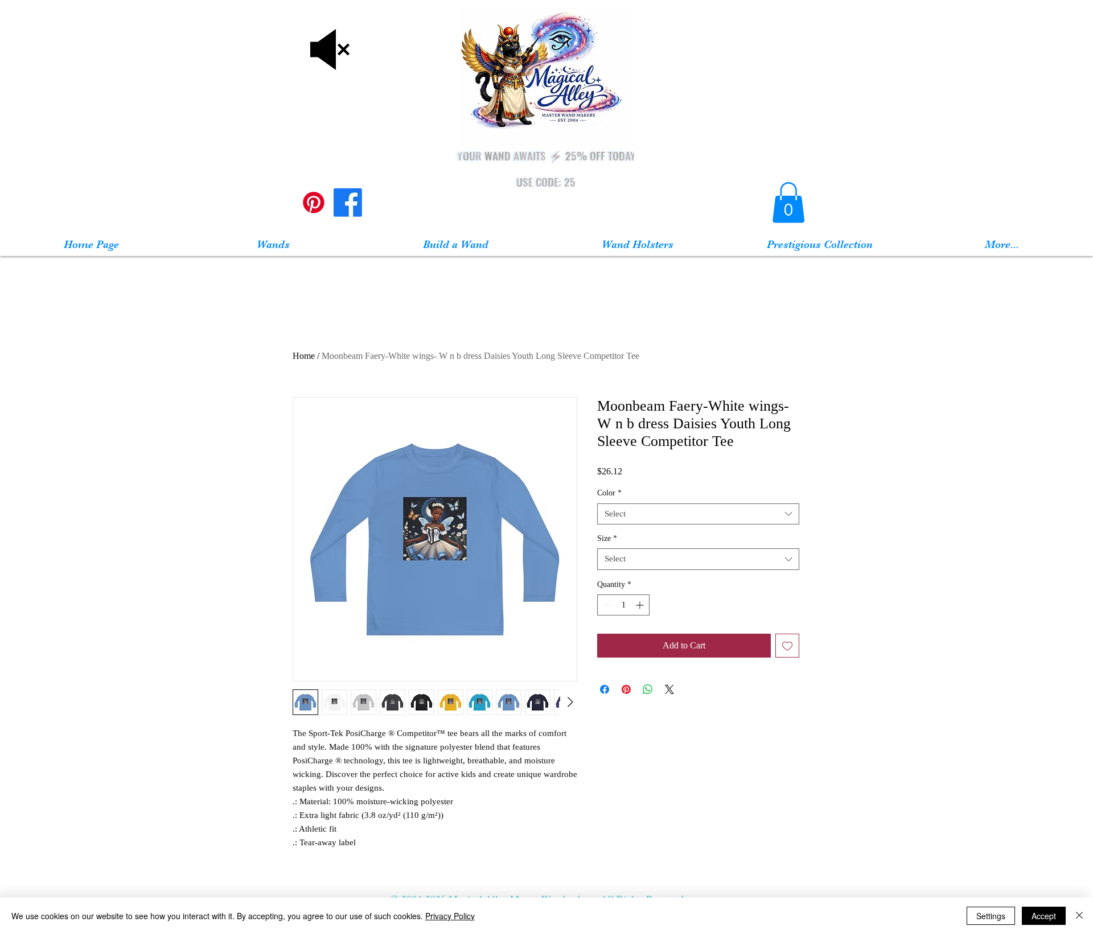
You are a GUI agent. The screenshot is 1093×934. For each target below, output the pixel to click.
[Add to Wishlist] (787, 646)
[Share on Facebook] (604, 689)
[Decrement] (606, 605)
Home (304, 356)
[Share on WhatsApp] (648, 689)
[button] (788, 202)
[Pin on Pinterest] (626, 689)
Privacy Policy (450, 915)
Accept (1044, 915)
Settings (990, 915)
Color (609, 493)
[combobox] (698, 514)
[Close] (1079, 916)
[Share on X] (669, 689)
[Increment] (641, 605)
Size (607, 538)
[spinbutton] (623, 605)
